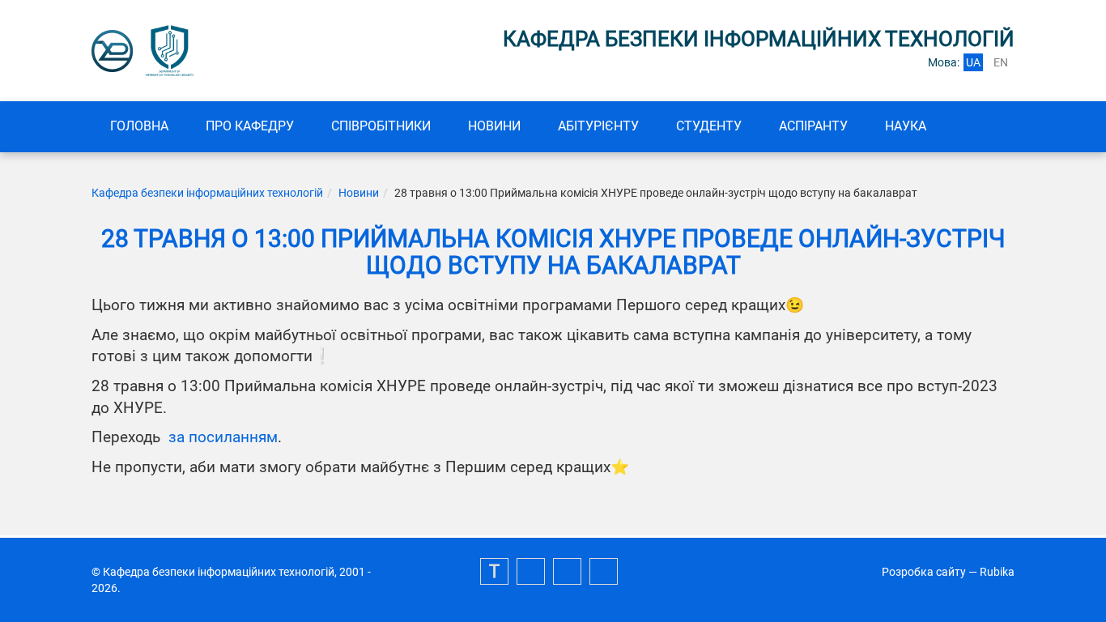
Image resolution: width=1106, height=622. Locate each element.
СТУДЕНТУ (709, 126)
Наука (905, 126)
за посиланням (223, 437)
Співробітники (381, 126)
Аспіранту (813, 126)
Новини (494, 126)
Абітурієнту (598, 126)
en (1000, 62)
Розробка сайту (924, 571)
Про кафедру (250, 126)
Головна (139, 126)
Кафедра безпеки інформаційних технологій (207, 192)
